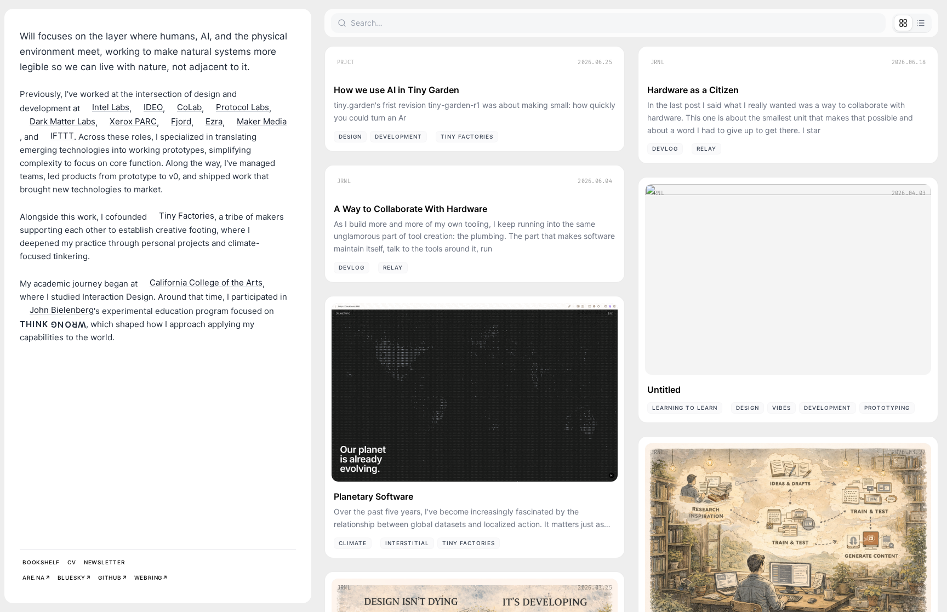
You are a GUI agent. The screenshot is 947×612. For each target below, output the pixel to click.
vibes (781, 407)
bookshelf (41, 562)
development (398, 136)
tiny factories (467, 136)
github (112, 577)
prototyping (887, 407)
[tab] (903, 23)
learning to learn (684, 407)
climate (353, 543)
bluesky (74, 577)
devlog (351, 267)
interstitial (407, 543)
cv (71, 562)
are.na (36, 577)
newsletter (104, 562)
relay (393, 267)
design (350, 136)
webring (150, 577)
